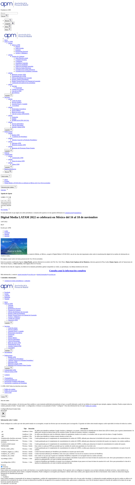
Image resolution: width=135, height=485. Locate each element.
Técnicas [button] (3, 465)
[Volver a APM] (14, 7)
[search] (8, 20)
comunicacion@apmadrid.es (73, 213)
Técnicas (5, 467)
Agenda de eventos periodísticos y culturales (17, 281)
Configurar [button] (4, 409)
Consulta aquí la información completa (67, 270)
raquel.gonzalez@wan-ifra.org (26, 274)
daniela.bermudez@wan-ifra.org (46, 274)
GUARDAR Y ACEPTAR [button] (9, 483)
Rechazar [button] (9, 409)
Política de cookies (91, 406)
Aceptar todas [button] (16, 409)
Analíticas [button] (4, 475)
